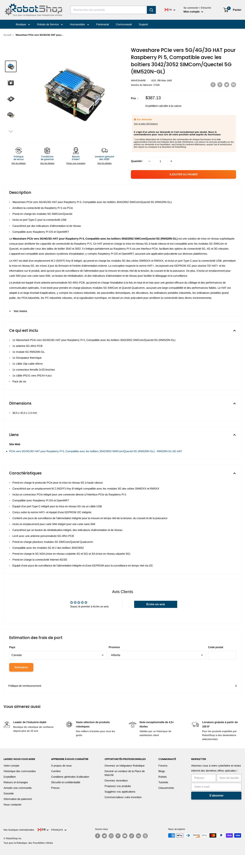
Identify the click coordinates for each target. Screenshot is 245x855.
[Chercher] (151, 10)
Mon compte (191, 11)
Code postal (215, 647)
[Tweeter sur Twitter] (226, 84)
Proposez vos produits (118, 786)
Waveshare (138, 80)
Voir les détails (18, 163)
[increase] (171, 161)
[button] (10, 131)
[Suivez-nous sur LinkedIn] (138, 835)
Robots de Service (48, 24)
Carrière (56, 771)
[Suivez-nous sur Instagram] (111, 835)
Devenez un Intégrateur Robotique (125, 765)
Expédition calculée (156, 105)
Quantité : (137, 161)
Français (57, 829)
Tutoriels (163, 782)
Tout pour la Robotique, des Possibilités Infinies (28, 843)
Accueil (7, 35)
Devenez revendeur (116, 780)
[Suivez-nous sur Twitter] (104, 835)
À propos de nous (61, 765)
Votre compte (11, 765)
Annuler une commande (18, 787)
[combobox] (108, 10)
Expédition (10, 776)
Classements (166, 787)
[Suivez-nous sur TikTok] (131, 835)
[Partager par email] (233, 84)
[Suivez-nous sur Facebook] (97, 835)
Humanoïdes (78, 24)
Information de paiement (18, 798)
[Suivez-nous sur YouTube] (124, 835)
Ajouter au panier (183, 174)
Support (143, 24)
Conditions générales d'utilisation (70, 776)
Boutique (21, 24)
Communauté (124, 24)
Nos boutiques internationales (19, 829)
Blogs (161, 771)
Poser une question (75, 163)
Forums (163, 765)
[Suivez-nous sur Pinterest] (118, 835)
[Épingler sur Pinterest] (219, 84)
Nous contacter (13, 804)
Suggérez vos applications (120, 791)
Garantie (9, 793)
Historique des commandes (20, 771)
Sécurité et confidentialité (65, 782)
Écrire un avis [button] (155, 604)
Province (114, 647)
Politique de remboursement (24, 685)
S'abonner (216, 795)
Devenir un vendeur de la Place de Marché (125, 773)
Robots (162, 776)
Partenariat (102, 24)
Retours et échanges (16, 782)
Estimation (21, 667)
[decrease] (149, 161)
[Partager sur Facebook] (213, 84)
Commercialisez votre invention (123, 797)
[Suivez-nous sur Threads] (145, 835)
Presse (55, 787)
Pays (12, 647)
